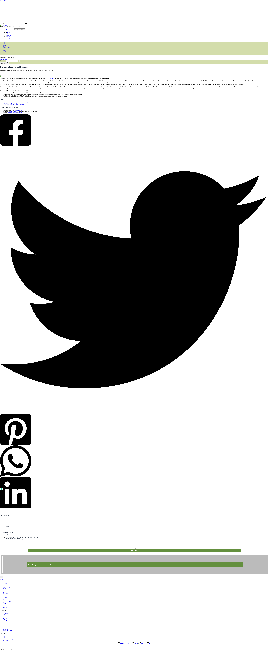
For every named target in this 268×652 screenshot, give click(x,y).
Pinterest (20, 112)
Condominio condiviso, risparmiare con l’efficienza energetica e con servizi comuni (21, 102)
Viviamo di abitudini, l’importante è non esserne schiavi (136, 520)
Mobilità (4, 617)
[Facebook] (133, 130)
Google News (13, 111)
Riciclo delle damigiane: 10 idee (13, 538)
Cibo (8, 32)
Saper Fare (5, 54)
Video (4, 619)
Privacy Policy (6, 640)
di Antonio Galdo (5, 515)
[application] (13, 29)
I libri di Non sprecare (7, 630)
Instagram (14, 112)
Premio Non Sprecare (7, 620)
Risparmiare (5, 51)
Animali (4, 45)
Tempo (8, 38)
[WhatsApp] (133, 461)
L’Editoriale (5, 613)
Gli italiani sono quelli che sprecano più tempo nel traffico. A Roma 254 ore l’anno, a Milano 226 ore (28, 539)
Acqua (8, 31)
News (4, 42)
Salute (8, 36)
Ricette (4, 50)
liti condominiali (51, 78)
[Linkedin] (133, 493)
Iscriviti (134, 550)
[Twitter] (133, 280)
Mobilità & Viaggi (7, 47)
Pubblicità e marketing (8, 639)
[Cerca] (19, 26)
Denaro (9, 33)
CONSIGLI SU (8, 29)
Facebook (10, 112)
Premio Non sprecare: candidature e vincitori (40, 565)
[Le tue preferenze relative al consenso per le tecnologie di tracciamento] (1, 489)
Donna (4, 46)
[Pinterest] (133, 429)
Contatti (4, 636)
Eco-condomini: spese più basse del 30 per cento (13, 104)
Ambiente (5, 43)
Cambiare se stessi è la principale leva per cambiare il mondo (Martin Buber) (22, 537)
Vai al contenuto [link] (3, 0)
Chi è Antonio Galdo (7, 628)
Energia (9, 35)
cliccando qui (19, 110)
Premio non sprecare (7, 554)
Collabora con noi (7, 637)
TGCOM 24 (21, 21)
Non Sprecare (3, 579)
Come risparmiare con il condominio (11, 103)
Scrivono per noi (6, 629)
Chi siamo (5, 626)
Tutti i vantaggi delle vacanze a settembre (15, 534)
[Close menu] (1, 577)
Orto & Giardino (6, 48)
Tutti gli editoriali (5, 526)
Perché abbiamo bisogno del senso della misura (16, 536)
